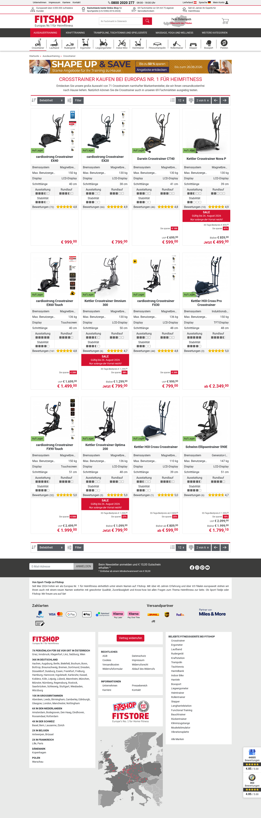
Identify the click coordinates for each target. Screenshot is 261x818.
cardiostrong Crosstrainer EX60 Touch (54, 303)
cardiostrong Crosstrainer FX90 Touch (54, 447)
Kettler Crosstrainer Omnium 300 (105, 303)
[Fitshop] (54, 21)
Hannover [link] (49, 674)
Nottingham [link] (73, 703)
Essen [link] (59, 671)
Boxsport (176, 684)
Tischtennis (177, 666)
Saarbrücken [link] (39, 686)
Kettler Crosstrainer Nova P (206, 159)
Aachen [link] (36, 663)
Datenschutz (139, 655)
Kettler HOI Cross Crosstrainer (156, 447)
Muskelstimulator (180, 727)
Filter (78, 100)
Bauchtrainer (178, 714)
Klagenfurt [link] (56, 654)
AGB (104, 655)
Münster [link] (36, 682)
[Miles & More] (212, 612)
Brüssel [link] (49, 734)
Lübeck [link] (61, 678)
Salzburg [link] (74, 654)
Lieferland (188, 2)
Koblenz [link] (36, 678)
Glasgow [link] (37, 703)
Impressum (54, 2)
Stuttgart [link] (64, 686)
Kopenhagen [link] (39, 752)
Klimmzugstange (180, 723)
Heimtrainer (177, 692)
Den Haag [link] (66, 712)
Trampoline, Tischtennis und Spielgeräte (120, 32)
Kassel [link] (83, 674)
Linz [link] (65, 654)
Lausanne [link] (50, 725)
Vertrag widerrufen (130, 638)
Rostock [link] (72, 682)
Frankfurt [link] (69, 671)
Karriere (66, 2)
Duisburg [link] (50, 671)
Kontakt (76, 2)
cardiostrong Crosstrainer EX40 (54, 158)
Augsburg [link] (47, 663)
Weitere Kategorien (214, 32)
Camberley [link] (71, 699)
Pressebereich (139, 685)
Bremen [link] (63, 667)
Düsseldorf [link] (38, 671)
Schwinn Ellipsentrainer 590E (206, 447)
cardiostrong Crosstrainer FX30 (155, 303)
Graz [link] (34, 654)
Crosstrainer (69, 56)
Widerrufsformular (112, 668)
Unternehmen (39, 2)
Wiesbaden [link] (76, 686)
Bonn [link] (84, 663)
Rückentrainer (179, 719)
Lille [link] (34, 743)
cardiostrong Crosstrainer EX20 (105, 158)
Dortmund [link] (73, 667)
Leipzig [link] (52, 678)
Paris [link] (40, 743)
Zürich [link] (61, 725)
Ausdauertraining (45, 32)
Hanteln (175, 679)
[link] (192, 568)
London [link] (47, 703)
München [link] (84, 678)
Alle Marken (177, 739)
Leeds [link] (47, 699)
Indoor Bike (177, 675)
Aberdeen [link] (37, 699)
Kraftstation (178, 658)
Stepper (175, 701)
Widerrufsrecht (140, 664)
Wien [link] (82, 654)
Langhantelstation (181, 705)
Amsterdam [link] (38, 712)
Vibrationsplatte (180, 731)
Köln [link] (44, 678)
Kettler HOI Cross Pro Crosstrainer (206, 303)
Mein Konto (218, 2)
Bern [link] (41, 725)
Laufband (176, 649)
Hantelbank (177, 671)
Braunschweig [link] (50, 667)
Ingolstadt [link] (61, 674)
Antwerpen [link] (38, 734)
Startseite (34, 56)
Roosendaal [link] (38, 716)
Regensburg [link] (60, 682)
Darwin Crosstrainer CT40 (156, 159)
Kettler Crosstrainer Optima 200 (105, 447)
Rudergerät (177, 653)
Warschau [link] (37, 761)
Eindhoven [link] (78, 712)
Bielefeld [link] (65, 663)
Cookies (106, 660)
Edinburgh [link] (84, 699)
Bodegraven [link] (52, 712)
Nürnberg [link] (47, 682)
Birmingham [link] (58, 699)
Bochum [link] (75, 663)
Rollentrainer (178, 697)
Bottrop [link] (36, 667)
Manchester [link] (58, 703)
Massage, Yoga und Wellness (174, 32)
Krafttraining (75, 32)
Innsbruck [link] (44, 654)
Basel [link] (35, 725)
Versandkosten (110, 664)
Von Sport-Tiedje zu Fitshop (48, 582)
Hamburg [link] (37, 674)
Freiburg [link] (80, 671)
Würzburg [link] (37, 690)
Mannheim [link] (72, 678)
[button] (216, 100)
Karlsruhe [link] (73, 674)
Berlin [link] (56, 663)
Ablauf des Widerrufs (143, 668)
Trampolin (176, 662)
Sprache (203, 2)
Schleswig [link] (52, 686)
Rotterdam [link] (52, 716)
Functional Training (181, 710)
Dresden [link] (84, 667)
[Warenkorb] (226, 21)
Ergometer (177, 644)
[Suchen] (147, 21)
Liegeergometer (179, 688)
